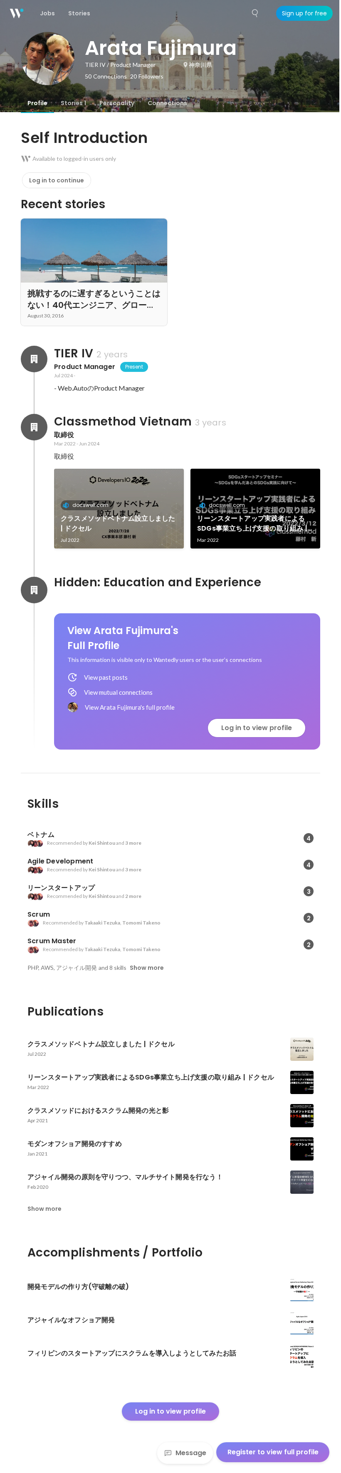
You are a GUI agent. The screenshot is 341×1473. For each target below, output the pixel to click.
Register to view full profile (273, 1452)
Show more (147, 968)
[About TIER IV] (34, 359)
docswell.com (90, 505)
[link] (119, 508)
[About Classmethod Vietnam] (34, 427)
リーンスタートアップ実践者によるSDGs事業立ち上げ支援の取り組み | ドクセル (252, 524)
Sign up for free (304, 13)
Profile (37, 103)
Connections (167, 103)
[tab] (37, 103)
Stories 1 (73, 103)
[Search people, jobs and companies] (255, 13)
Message (190, 1453)
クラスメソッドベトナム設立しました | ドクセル (118, 523)
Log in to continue (56, 180)
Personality (116, 103)
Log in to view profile (256, 728)
